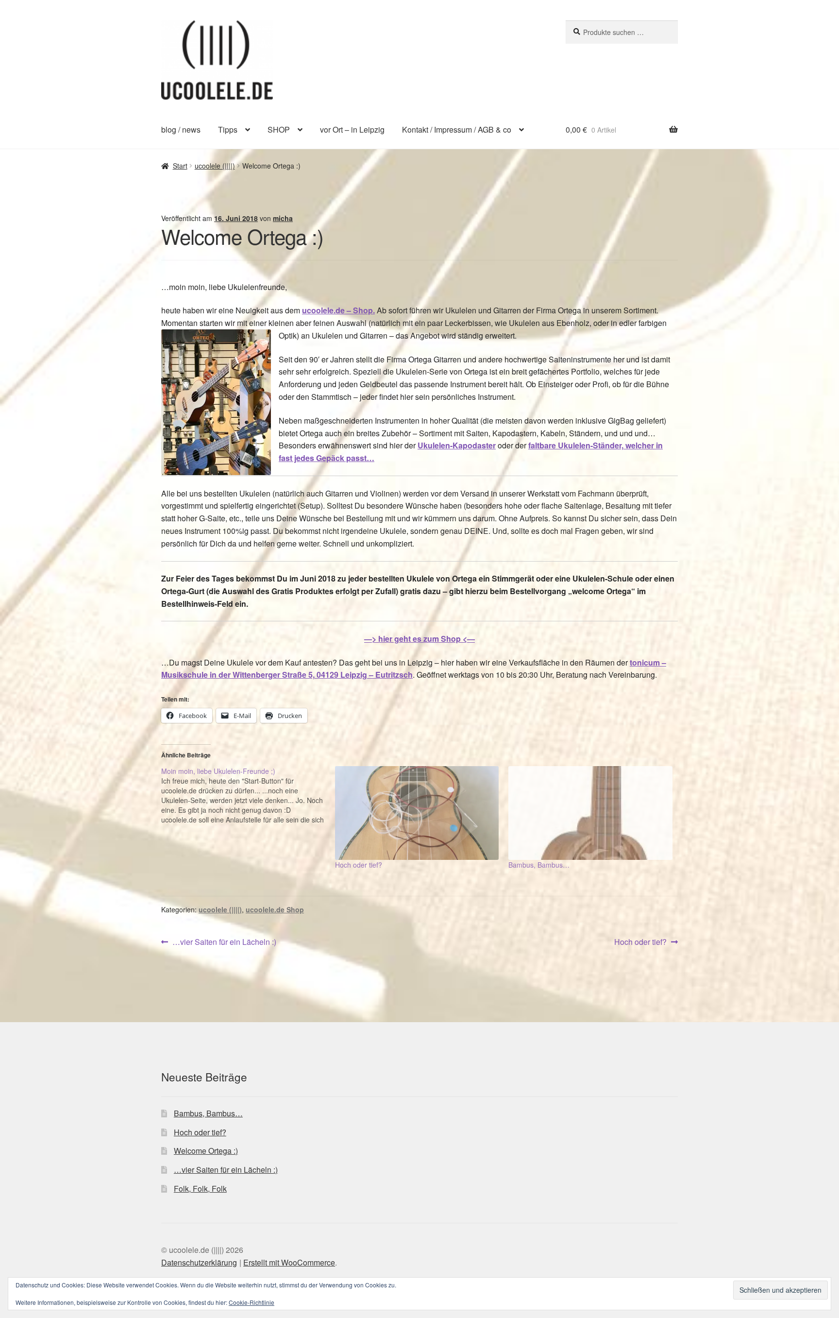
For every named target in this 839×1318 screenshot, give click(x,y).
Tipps (227, 129)
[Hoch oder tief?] (417, 813)
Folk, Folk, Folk (200, 1188)
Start (180, 166)
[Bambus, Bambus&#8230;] (590, 813)
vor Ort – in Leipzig (352, 129)
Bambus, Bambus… (539, 865)
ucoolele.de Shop (275, 909)
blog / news (181, 129)
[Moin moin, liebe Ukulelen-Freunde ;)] (248, 795)
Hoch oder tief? (358, 865)
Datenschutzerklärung (199, 1262)
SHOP (279, 129)
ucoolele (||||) (215, 166)
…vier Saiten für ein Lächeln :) (224, 942)
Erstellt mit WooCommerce (289, 1262)
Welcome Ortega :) (206, 1150)
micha (283, 218)
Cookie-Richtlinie (251, 1302)
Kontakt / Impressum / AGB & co (456, 129)
